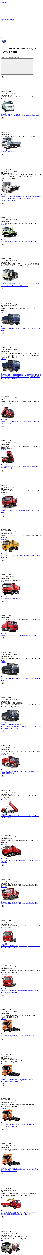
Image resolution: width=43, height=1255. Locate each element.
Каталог (4, 2)
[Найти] (17, 66)
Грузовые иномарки (8, 20)
